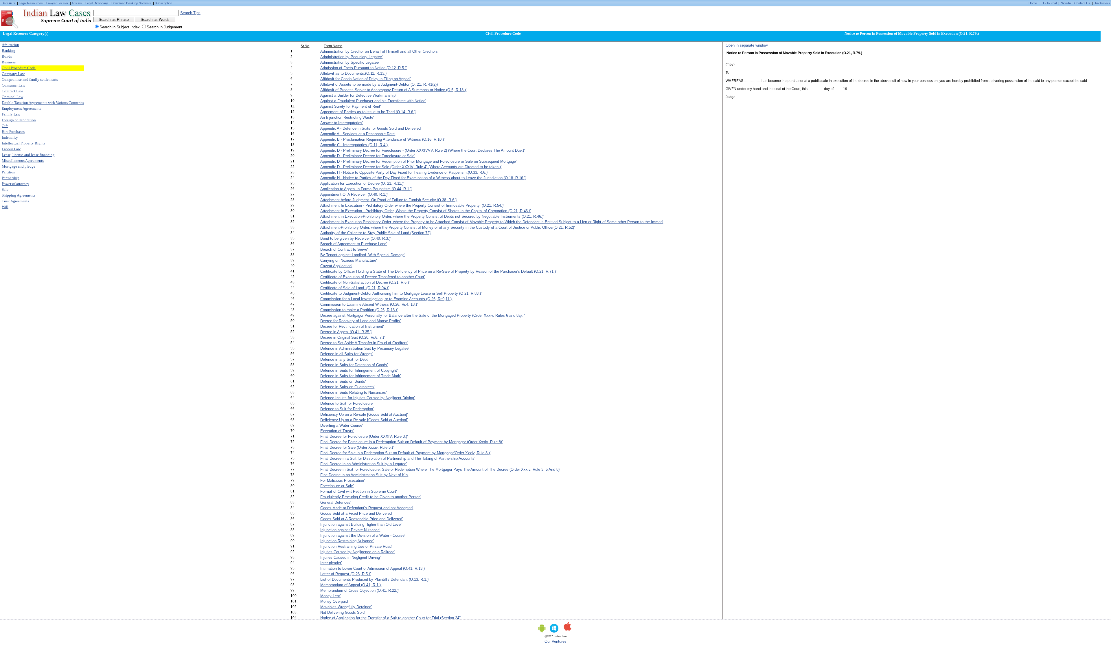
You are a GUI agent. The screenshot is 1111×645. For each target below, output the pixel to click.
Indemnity (10, 137)
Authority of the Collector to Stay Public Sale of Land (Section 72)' (375, 233)
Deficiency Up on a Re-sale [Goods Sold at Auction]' (364, 414)
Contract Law (12, 91)
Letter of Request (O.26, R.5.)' (345, 574)
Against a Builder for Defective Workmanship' (358, 95)
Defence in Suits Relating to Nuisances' (353, 392)
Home (1033, 3)
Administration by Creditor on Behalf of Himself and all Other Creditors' (379, 51)
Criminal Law (12, 97)
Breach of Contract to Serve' (344, 249)
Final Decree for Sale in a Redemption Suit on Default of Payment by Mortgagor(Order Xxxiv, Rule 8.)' (405, 453)
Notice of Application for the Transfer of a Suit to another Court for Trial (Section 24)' (390, 618)
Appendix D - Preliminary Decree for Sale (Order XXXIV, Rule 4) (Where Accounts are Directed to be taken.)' (410, 167)
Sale (5, 189)
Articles (76, 3)
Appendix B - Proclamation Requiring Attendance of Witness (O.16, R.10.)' (382, 139)
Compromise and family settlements (30, 79)
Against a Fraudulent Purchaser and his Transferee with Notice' (373, 101)
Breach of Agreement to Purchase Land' (353, 244)
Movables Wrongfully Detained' (346, 607)
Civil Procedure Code (19, 68)
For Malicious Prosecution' (342, 480)
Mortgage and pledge (18, 166)
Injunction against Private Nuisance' (350, 530)
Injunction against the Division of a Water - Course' (362, 535)
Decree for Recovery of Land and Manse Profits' (360, 321)
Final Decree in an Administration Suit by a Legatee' (363, 464)
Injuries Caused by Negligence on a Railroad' (357, 552)
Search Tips (190, 13)
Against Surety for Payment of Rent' (350, 106)
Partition (8, 172)
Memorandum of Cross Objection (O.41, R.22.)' (359, 590)
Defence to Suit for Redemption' (347, 409)
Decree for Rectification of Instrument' (352, 326)
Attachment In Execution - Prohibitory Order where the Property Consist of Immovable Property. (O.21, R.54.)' (412, 205)
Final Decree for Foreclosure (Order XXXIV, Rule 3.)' (364, 436)
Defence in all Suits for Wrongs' (346, 354)
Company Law (13, 74)
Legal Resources (31, 3)
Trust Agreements (15, 201)
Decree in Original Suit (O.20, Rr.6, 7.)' (352, 337)
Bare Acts (8, 3)
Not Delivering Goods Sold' (342, 612)
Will (5, 207)
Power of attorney (15, 184)
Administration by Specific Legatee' (349, 62)
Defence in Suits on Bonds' (343, 381)
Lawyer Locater (57, 3)
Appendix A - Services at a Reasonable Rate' (357, 134)
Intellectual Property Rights (23, 143)
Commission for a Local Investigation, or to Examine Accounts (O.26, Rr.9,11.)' (386, 299)
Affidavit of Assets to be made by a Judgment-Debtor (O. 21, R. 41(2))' (379, 84)
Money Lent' (330, 596)
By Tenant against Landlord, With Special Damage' (362, 255)
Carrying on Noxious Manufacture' (348, 260)
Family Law (11, 114)
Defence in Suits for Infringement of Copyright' (359, 370)
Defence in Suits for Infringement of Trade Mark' (360, 376)
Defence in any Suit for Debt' (344, 359)
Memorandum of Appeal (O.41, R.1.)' (350, 585)
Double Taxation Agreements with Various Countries (43, 102)
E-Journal (1050, 3)
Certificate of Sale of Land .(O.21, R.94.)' (354, 288)
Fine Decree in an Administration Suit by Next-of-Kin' (364, 475)
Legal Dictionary (96, 3)
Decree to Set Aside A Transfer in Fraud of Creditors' (364, 343)
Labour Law (11, 149)
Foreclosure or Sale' (337, 486)
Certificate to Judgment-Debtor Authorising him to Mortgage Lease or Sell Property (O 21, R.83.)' (400, 293)
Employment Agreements (21, 108)
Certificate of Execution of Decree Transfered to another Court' (372, 277)
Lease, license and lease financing (28, 155)
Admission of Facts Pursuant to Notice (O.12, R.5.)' (363, 68)
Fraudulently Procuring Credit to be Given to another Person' (370, 497)
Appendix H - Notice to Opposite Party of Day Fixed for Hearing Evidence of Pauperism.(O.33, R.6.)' (404, 172)
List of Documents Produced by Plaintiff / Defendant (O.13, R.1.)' (374, 579)
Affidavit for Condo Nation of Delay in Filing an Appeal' (365, 79)
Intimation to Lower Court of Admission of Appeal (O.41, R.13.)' (372, 568)
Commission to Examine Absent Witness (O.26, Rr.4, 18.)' (368, 304)
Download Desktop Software (131, 3)
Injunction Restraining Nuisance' (347, 541)
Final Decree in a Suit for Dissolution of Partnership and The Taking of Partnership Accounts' (397, 458)
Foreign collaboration (19, 120)
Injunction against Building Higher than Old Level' (361, 524)
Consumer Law (13, 85)
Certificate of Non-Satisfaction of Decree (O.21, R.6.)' (364, 282)
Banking (8, 50)
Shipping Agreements (18, 195)
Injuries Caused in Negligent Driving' (350, 557)
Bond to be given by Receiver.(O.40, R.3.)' (355, 238)
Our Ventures (555, 641)
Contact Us (1082, 3)
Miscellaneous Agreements (23, 160)
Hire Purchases (13, 131)
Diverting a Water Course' (341, 425)
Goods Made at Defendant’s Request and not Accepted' (366, 508)
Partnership (10, 178)
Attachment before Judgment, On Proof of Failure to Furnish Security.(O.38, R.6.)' (388, 200)
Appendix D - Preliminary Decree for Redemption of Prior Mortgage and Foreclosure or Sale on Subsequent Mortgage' (418, 161)
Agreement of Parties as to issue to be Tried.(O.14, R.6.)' (368, 112)
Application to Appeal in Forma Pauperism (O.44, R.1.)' (366, 189)
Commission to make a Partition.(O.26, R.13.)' (359, 310)
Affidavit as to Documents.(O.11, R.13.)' (353, 73)
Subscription (163, 3)
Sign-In (1066, 3)
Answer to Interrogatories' (341, 123)
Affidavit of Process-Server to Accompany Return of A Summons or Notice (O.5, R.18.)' (393, 90)
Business (9, 62)
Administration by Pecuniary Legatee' (351, 57)
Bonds (7, 56)
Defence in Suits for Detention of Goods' (354, 365)
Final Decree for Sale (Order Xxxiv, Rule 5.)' (356, 447)
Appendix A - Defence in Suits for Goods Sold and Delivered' (370, 128)
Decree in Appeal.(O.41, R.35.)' (346, 332)
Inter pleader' (331, 563)
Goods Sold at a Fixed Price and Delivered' (356, 513)
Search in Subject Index (120, 27)
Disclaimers (1102, 3)
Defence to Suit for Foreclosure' (346, 403)
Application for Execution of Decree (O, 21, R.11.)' (362, 183)
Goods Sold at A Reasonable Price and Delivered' (361, 519)
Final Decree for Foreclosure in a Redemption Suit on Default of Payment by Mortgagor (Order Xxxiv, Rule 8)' (411, 442)
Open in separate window (747, 45)
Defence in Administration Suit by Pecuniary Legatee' (364, 348)
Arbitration (10, 45)
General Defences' (335, 502)
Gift (5, 126)
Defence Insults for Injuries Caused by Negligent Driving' (367, 398)
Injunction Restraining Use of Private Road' (356, 546)
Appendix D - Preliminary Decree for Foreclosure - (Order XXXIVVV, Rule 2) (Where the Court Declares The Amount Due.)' (422, 150)
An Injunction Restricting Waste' (347, 117)
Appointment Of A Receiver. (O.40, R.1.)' (354, 194)
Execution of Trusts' (337, 431)
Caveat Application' (336, 266)
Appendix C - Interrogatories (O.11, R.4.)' (354, 145)
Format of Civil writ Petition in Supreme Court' (358, 491)
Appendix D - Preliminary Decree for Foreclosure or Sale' (367, 156)
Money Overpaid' (334, 601)
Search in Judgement (164, 27)
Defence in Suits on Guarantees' (347, 387)
